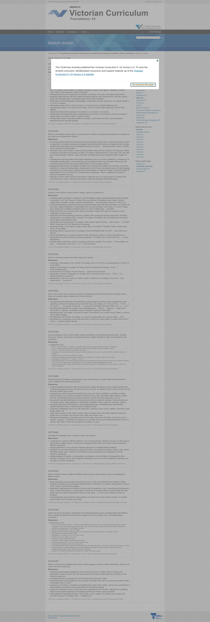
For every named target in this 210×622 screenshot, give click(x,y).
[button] (157, 60)
